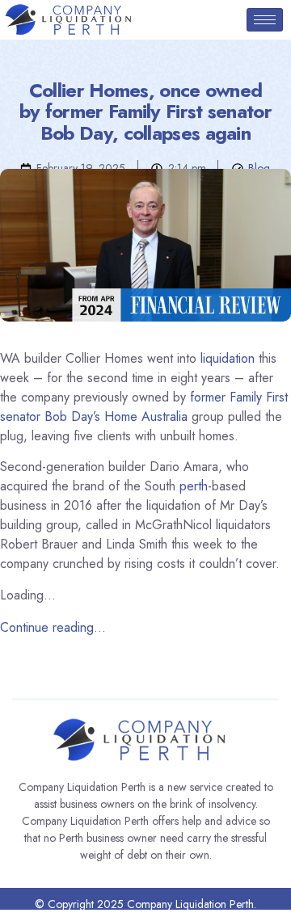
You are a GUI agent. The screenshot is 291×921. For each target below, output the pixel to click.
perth (193, 486)
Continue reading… (53, 627)
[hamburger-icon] (265, 20)
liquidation (227, 358)
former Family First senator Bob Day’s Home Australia (144, 407)
